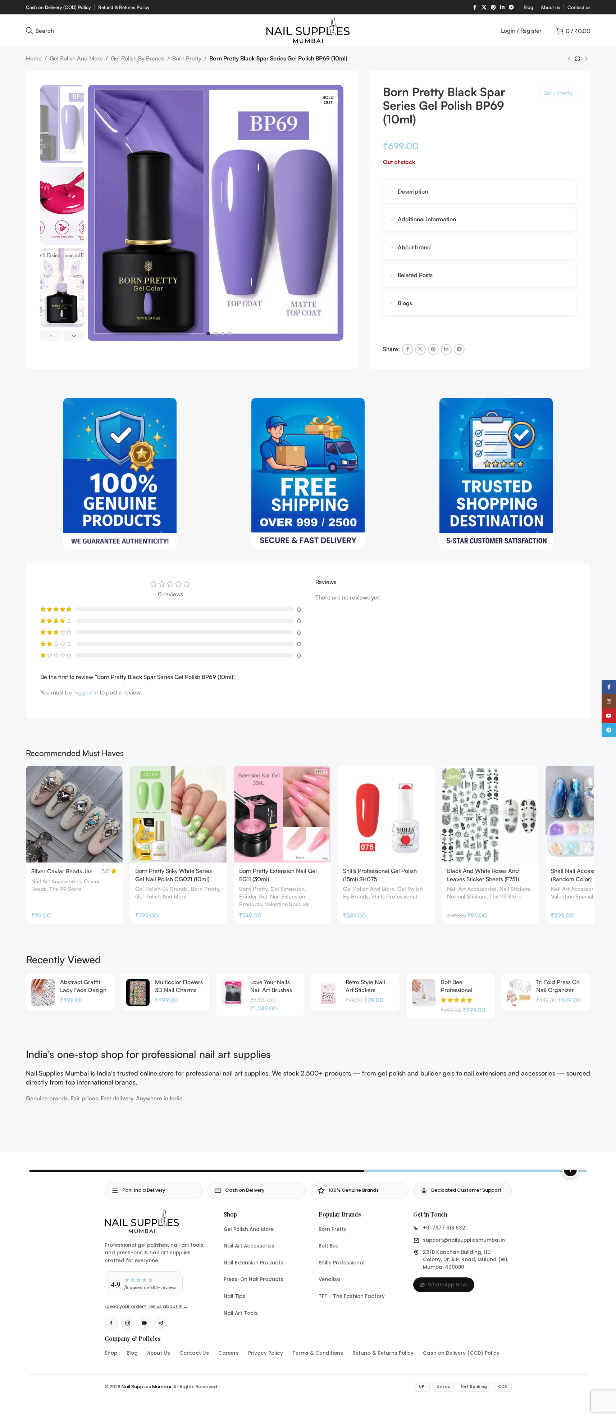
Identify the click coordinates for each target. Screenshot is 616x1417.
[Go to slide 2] (215, 333)
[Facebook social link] (475, 7)
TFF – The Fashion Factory (352, 1296)
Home (34, 58)
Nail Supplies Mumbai (146, 1387)
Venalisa (330, 1279)
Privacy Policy (265, 1353)
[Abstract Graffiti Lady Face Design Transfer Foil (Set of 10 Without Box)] (43, 992)
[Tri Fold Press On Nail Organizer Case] (519, 992)
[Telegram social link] (511, 7)
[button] (50, 335)
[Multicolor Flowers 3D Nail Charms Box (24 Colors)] (138, 992)
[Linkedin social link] (502, 7)
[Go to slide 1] (208, 333)
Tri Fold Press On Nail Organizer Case (558, 990)
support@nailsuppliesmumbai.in (464, 1240)
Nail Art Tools (241, 1313)
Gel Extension (287, 889)
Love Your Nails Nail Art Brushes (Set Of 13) (271, 990)
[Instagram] (127, 1323)
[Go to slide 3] (222, 333)
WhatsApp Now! (448, 1284)
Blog (132, 1353)
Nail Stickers (514, 889)
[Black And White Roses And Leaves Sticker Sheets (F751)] (490, 814)
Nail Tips (234, 1296)
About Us (158, 1353)
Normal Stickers (467, 896)
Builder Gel (253, 896)
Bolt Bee (328, 1245)
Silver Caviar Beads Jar (61, 871)
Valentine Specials (287, 904)
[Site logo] (308, 29)
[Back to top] (570, 1170)
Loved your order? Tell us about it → (146, 1306)
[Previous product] (569, 59)
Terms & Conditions (317, 1353)
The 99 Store (65, 889)
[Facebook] (111, 1323)
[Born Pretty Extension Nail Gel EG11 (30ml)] (282, 814)
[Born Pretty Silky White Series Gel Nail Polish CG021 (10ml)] (178, 814)
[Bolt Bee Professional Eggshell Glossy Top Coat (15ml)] (423, 992)
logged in (85, 692)
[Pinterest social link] (493, 7)
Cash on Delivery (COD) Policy (461, 1353)
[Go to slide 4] (230, 333)
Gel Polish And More (76, 58)
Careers (228, 1353)
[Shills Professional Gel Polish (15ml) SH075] (386, 814)
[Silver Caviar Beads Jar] (74, 814)
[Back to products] (577, 59)
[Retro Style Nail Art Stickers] (328, 992)
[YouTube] (144, 1323)
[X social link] (484, 7)
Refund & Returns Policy (383, 1353)
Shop (111, 1353)
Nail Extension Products (253, 1262)
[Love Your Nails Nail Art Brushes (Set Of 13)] (233, 992)
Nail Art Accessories (56, 881)
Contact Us (194, 1353)
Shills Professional (394, 896)
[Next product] (586, 59)
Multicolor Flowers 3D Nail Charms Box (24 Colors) (179, 990)
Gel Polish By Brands (137, 58)
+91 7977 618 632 (444, 1227)
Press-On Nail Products (253, 1279)
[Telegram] (160, 1323)
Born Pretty (186, 58)
